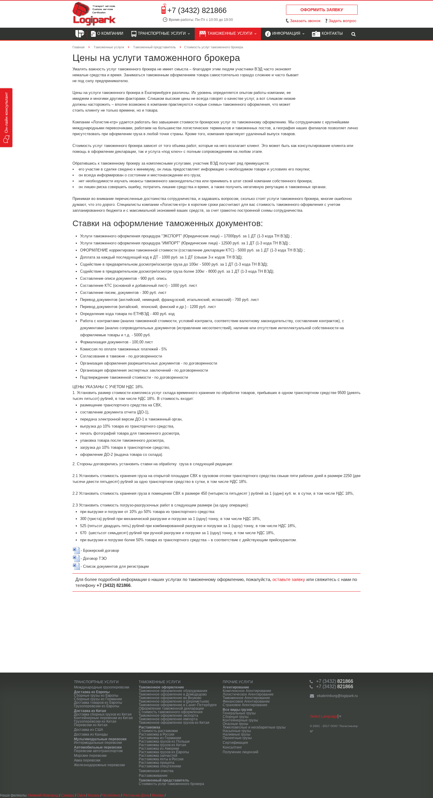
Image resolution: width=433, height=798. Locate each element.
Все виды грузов (237, 710)
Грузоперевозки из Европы (96, 706)
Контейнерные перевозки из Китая (103, 718)
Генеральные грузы (239, 713)
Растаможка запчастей (158, 756)
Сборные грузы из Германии (98, 699)
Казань (94, 795)
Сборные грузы (236, 717)
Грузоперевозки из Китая (95, 721)
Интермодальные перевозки (98, 743)
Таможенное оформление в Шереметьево (174, 701)
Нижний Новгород (43, 795)
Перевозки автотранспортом (98, 751)
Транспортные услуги (163, 33)
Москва (158, 795)
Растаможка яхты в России (161, 759)
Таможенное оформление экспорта (168, 715)
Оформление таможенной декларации (171, 708)
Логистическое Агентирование (248, 694)
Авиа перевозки (87, 760)
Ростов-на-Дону (136, 795)
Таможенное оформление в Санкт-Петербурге (178, 705)
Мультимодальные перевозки (100, 739)
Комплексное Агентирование (247, 691)
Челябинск (111, 795)
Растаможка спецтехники (160, 766)
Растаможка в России (156, 734)
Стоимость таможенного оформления (171, 712)
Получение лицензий (240, 752)
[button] (6, 117)
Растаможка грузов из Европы (164, 752)
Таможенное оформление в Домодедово (173, 694)
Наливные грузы (236, 734)
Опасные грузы (235, 724)
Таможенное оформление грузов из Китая (174, 723)
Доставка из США (88, 730)
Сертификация (235, 743)
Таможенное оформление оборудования (173, 691)
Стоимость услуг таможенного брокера (171, 784)
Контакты (332, 33)
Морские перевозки (90, 756)
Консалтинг (232, 747)
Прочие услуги (238, 682)
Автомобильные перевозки (98, 747)
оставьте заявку (288, 579)
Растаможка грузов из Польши (164, 741)
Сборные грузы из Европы (96, 695)
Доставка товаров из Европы (98, 703)
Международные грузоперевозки (101, 687)
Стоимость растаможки (158, 731)
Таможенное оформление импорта (168, 719)
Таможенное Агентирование (246, 698)
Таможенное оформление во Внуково (170, 698)
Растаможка (149, 727)
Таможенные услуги (230, 33)
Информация (287, 33)
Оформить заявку (321, 9)
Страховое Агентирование (245, 705)
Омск (81, 795)
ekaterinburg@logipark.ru (337, 696)
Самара (67, 795)
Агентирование (236, 687)
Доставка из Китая (90, 711)
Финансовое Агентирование (246, 701)
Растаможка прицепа (156, 763)
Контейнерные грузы (240, 720)
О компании (110, 33)
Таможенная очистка (156, 771)
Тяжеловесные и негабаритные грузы (254, 727)
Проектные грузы (237, 738)
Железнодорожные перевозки (99, 765)
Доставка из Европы (92, 692)
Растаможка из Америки (159, 748)
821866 (334, 681)
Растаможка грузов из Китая (162, 745)
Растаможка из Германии (160, 738)
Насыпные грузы (237, 731)
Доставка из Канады (91, 734)
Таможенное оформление (161, 687)
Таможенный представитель (164, 780)
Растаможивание (153, 776)
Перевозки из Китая (91, 725)
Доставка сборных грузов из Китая (103, 714)
